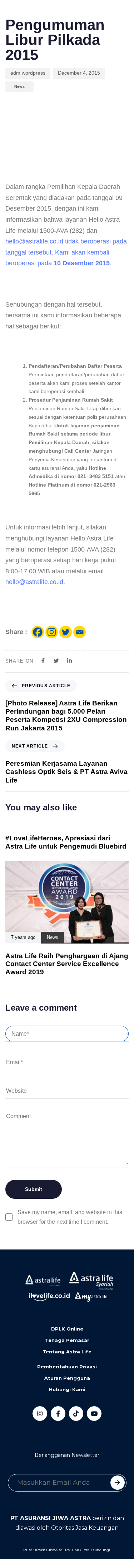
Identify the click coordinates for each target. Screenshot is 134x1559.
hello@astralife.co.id (34, 241)
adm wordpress (27, 73)
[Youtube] (94, 1413)
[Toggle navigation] (10, 14)
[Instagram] (51, 632)
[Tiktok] (76, 1413)
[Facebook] (37, 632)
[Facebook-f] (58, 1413)
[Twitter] (65, 632)
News (19, 86)
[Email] (79, 632)
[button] (37, 14)
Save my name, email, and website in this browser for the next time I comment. (70, 1217)
